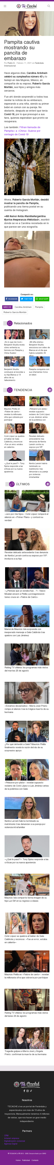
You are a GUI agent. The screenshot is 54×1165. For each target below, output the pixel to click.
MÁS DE (7, 307)
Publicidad (26, 1160)
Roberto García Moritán (14, 312)
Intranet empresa (11, 1138)
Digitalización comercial (14, 1141)
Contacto (35, 1160)
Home (18, 1160)
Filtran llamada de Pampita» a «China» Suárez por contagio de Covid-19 (22, 131)
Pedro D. (11, 63)
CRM (6, 1135)
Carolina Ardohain (23, 307)
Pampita (39, 307)
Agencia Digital (10, 1144)
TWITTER (28, 299)
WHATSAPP (43, 299)
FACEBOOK (12, 299)
